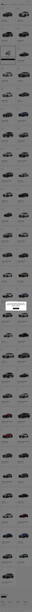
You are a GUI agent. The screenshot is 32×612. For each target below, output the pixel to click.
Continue (16, 308)
